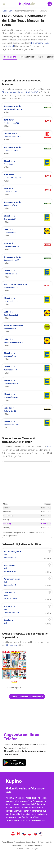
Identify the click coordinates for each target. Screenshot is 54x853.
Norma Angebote (14, 670)
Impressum (16, 845)
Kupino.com (41, 834)
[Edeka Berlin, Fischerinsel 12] (27, 164)
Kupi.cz (24, 834)
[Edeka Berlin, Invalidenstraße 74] (27, 384)
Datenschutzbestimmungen (27, 849)
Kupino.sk (35, 834)
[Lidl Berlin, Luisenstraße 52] (27, 233)
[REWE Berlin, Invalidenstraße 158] (27, 246)
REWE (46, 43)
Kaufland (10, 46)
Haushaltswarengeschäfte (31, 57)
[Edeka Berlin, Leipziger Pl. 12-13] (27, 301)
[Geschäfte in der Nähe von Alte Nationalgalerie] (27, 555)
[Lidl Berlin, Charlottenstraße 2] (27, 315)
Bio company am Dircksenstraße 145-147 (20, 92)
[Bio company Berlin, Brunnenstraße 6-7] (27, 205)
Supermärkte (10, 57)
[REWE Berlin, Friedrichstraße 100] (27, 123)
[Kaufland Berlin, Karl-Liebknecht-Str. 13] (27, 137)
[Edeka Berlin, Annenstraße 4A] (27, 356)
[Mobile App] (14, 763)
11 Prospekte (11, 645)
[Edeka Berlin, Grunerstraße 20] (27, 219)
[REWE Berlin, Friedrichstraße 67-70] (27, 178)
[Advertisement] (27, 69)
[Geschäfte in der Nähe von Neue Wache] (27, 596)
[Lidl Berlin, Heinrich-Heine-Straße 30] (27, 342)
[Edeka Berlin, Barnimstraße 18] (27, 370)
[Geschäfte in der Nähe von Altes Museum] (27, 568)
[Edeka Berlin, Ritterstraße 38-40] (27, 397)
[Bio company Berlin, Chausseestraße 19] (27, 260)
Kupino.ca (18, 834)
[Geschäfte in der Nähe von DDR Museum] (27, 609)
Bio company (37, 43)
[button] (27, 696)
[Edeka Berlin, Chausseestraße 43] (27, 425)
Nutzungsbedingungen (33, 845)
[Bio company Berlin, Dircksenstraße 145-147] (27, 109)
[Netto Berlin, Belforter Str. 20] (27, 411)
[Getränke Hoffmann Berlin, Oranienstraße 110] (27, 288)
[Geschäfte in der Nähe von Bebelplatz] (27, 621)
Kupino (4, 11)
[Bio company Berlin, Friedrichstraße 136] (27, 150)
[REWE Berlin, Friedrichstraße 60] (27, 192)
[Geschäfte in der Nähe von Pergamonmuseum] (27, 582)
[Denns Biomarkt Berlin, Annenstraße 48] (27, 329)
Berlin (11, 11)
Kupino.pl (30, 834)
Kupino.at (13, 834)
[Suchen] (49, 4)
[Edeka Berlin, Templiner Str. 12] (27, 274)
